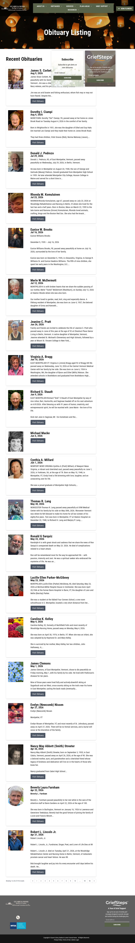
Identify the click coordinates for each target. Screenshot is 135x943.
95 (85, 881)
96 (89, 881)
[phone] (18, 918)
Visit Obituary (38, 101)
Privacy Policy (58, 940)
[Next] (94, 881)
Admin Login (75, 940)
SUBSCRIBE (67, 78)
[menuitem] (42, 6)
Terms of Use (67, 940)
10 (75, 881)
